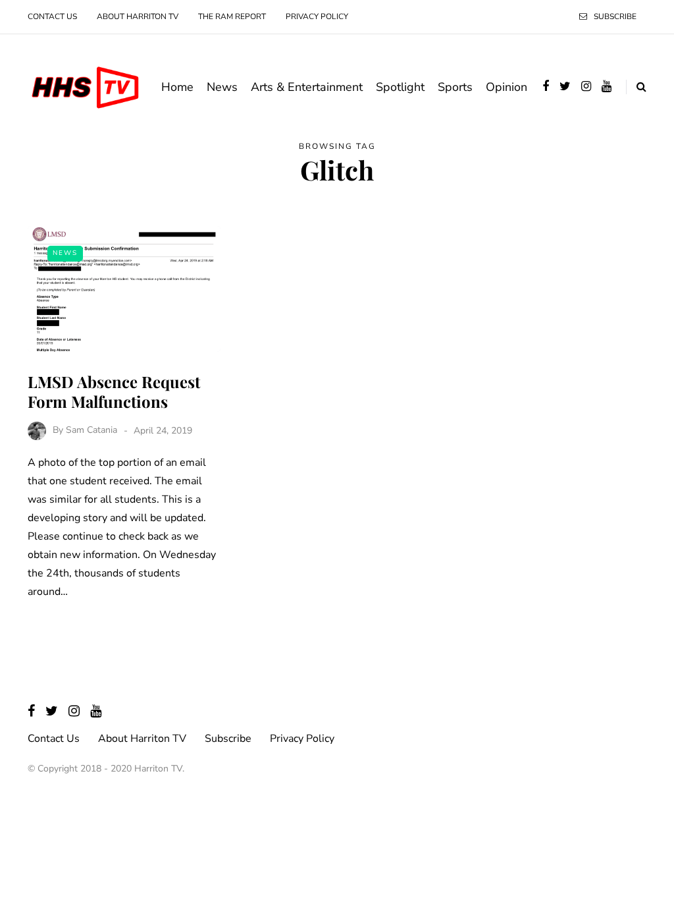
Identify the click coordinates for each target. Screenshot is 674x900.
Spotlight (400, 87)
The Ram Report (232, 16)
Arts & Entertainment (307, 87)
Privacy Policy (317, 16)
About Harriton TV (137, 16)
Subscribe (615, 16)
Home (177, 87)
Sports (455, 87)
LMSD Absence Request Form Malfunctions (114, 391)
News (222, 87)
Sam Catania (91, 430)
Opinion (506, 87)
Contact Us (52, 16)
